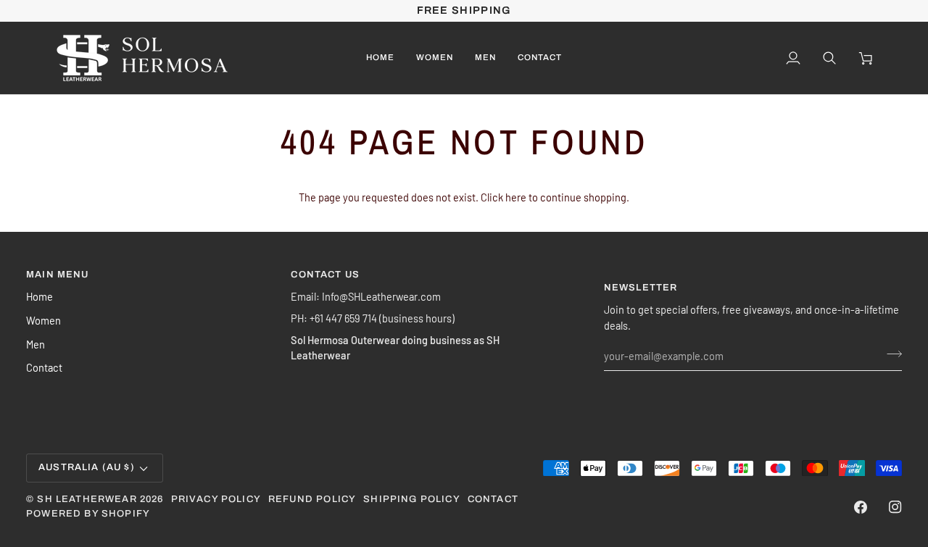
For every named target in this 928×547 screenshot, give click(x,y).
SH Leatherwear (86, 499)
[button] (434, 58)
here (515, 197)
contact (493, 499)
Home (39, 296)
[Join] (890, 354)
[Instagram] (895, 507)
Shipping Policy (411, 499)
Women (43, 320)
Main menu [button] (57, 275)
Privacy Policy (216, 499)
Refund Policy (312, 499)
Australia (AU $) (86, 467)
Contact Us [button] (325, 275)
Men (35, 344)
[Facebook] (860, 507)
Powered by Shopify (88, 514)
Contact (44, 367)
